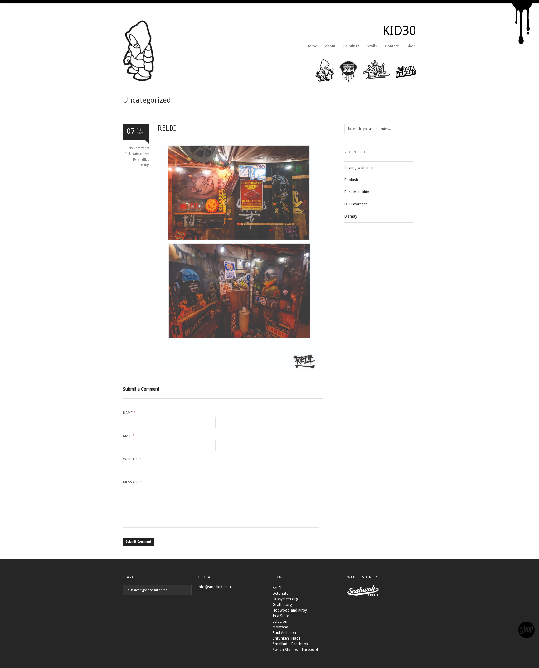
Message (132, 482)
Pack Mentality (356, 192)
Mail (128, 436)
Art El (277, 588)
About (330, 46)
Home (312, 46)
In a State (281, 616)
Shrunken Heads (286, 638)
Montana (280, 627)
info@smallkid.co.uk (215, 587)
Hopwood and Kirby (290, 610)
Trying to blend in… (361, 168)
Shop (411, 46)
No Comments (139, 148)
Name (129, 413)
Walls (372, 46)
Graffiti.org (282, 605)
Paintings (351, 46)
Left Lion (280, 621)
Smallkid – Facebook (290, 644)
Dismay (350, 216)
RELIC (167, 128)
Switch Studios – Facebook (296, 649)
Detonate (280, 593)
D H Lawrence (355, 204)
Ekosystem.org (285, 599)
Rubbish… (353, 180)
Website (132, 459)
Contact (392, 46)
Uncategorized (139, 154)
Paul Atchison (284, 633)
